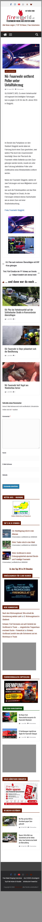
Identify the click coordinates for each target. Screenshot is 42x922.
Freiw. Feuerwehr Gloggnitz (14, 210)
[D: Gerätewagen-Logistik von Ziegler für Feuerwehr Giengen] (9, 735)
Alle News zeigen (9, 25)
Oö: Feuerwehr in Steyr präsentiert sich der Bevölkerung (20, 350)
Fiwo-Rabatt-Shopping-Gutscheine (12, 878)
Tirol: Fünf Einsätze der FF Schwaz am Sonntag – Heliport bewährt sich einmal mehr (20, 273)
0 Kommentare (20, 89)
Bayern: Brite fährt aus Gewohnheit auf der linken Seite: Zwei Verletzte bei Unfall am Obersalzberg (28, 839)
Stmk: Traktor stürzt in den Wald (23, 542)
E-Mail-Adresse (7, 464)
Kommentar (6, 416)
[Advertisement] (19, 656)
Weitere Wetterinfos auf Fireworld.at (21, 516)
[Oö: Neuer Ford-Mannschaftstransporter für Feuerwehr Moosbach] (9, 719)
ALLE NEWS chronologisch (31, 878)
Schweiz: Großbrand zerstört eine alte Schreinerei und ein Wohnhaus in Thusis (19, 634)
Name (4, 452)
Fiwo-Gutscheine (34, 25)
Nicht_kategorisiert (10, 71)
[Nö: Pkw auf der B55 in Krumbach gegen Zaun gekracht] (9, 823)
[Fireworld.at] (5, 34)
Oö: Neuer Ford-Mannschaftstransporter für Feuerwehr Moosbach (27, 717)
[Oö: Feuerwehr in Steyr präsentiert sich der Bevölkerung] (21, 327)
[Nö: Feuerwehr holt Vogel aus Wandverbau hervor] (21, 364)
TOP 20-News (21, 25)
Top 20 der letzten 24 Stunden (13, 881)
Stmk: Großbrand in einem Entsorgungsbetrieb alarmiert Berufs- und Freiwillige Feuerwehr (25, 556)
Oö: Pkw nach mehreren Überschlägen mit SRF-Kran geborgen (22, 264)
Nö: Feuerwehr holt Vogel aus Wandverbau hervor (16, 386)
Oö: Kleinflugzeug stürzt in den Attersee (23, 532)
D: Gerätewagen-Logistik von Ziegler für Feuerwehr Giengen (28, 732)
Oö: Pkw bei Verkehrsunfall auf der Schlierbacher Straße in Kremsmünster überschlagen (20, 312)
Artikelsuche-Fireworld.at (30, 881)
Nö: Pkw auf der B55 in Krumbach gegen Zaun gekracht (25, 821)
